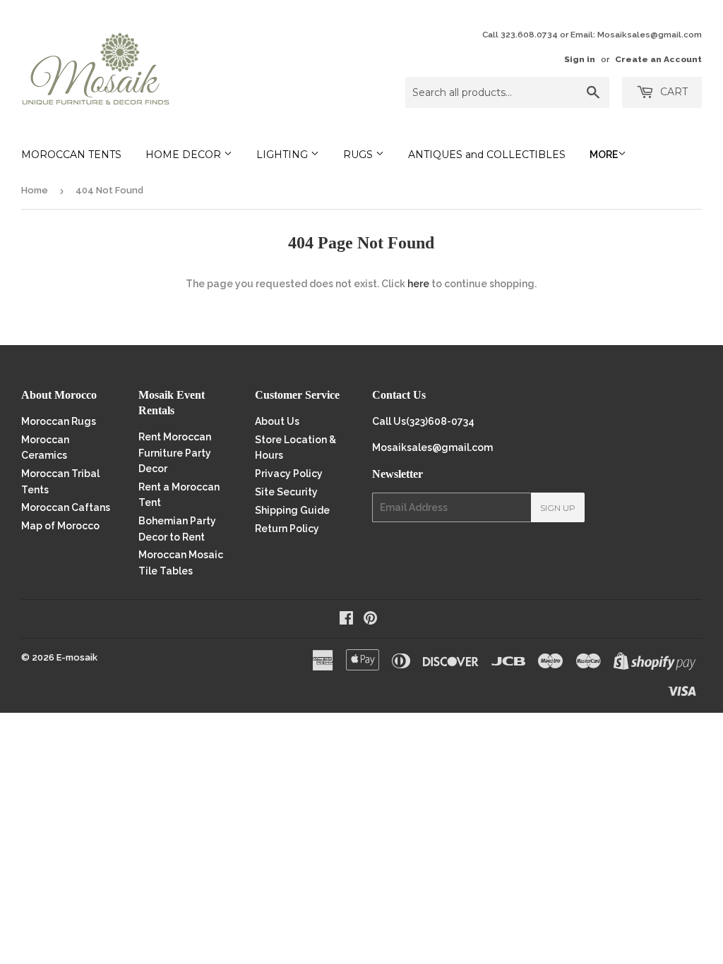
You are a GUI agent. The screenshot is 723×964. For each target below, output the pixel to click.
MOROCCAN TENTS (71, 154)
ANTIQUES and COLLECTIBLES (487, 154)
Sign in (579, 59)
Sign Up (557, 507)
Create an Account (658, 59)
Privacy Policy (289, 473)
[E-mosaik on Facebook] (346, 619)
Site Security (286, 492)
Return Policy (287, 528)
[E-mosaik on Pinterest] (370, 619)
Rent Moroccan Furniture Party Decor (174, 452)
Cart (672, 91)
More (604, 154)
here (418, 283)
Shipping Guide (292, 510)
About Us (277, 421)
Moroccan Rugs (58, 421)
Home (34, 190)
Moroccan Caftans (65, 507)
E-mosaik (76, 657)
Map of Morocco (60, 525)
